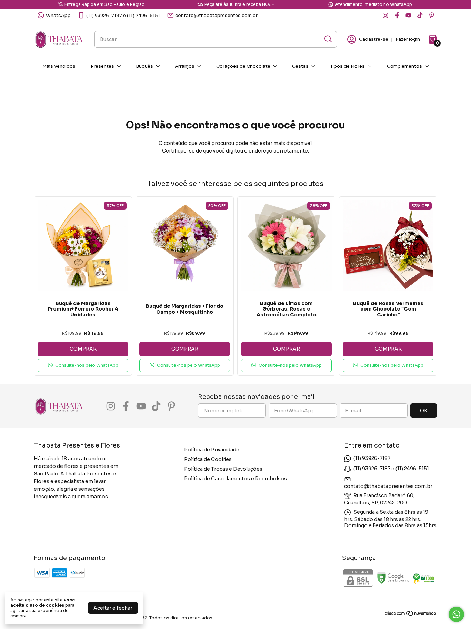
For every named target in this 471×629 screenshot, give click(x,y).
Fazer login (407, 39)
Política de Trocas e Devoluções (223, 469)
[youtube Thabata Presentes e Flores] (408, 15)
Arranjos (184, 66)
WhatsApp (58, 15)
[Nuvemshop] (410, 614)
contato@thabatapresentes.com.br (216, 15)
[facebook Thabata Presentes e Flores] (397, 15)
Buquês (144, 66)
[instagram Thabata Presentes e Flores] (385, 15)
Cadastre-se (373, 39)
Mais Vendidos (59, 66)
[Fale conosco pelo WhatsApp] (456, 614)
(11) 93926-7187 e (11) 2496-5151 (123, 15)
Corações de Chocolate (243, 66)
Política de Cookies (208, 459)
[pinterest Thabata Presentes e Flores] (431, 15)
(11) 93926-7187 (371, 458)
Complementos (404, 66)
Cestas (300, 66)
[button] (83, 365)
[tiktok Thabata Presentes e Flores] (419, 15)
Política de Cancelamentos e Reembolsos (235, 478)
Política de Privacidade (211, 449)
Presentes (102, 66)
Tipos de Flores (347, 66)
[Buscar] (327, 39)
